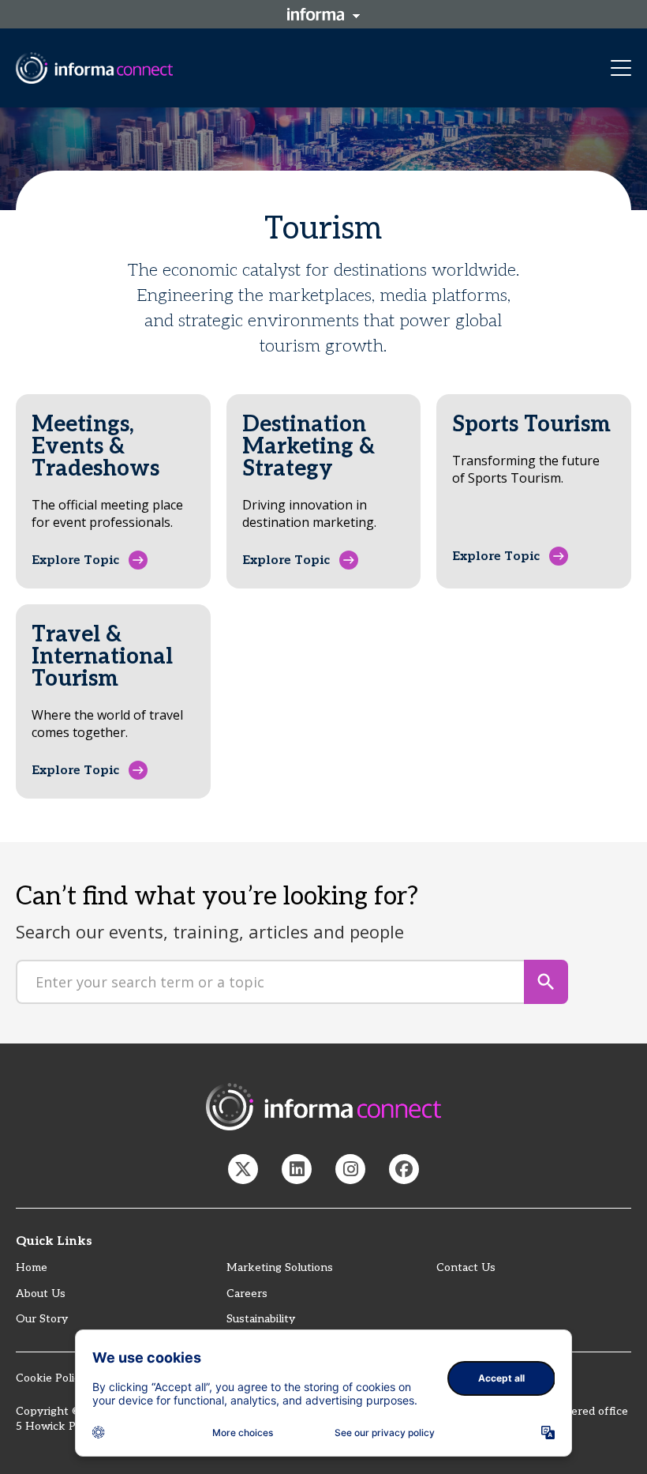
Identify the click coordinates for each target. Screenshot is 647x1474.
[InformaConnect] (243, 1169)
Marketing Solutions (279, 1267)
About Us (40, 1293)
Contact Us (466, 1267)
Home (31, 1267)
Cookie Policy (51, 1378)
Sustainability (260, 1318)
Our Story (42, 1318)
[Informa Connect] (297, 1169)
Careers (246, 1293)
